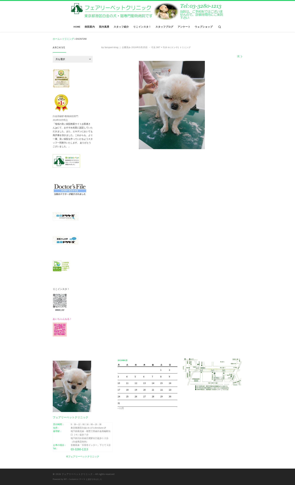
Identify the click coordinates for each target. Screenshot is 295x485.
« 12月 (121, 408)
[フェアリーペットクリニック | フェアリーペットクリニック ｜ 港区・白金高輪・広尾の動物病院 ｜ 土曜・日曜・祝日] (147, 10)
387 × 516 (161, 47)
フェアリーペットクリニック (77, 474)
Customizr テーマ (77, 479)
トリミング (68, 38)
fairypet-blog (111, 47)
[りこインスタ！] (60, 302)
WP (65, 479)
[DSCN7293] (172, 105)
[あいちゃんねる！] (60, 329)
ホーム (56, 38)
